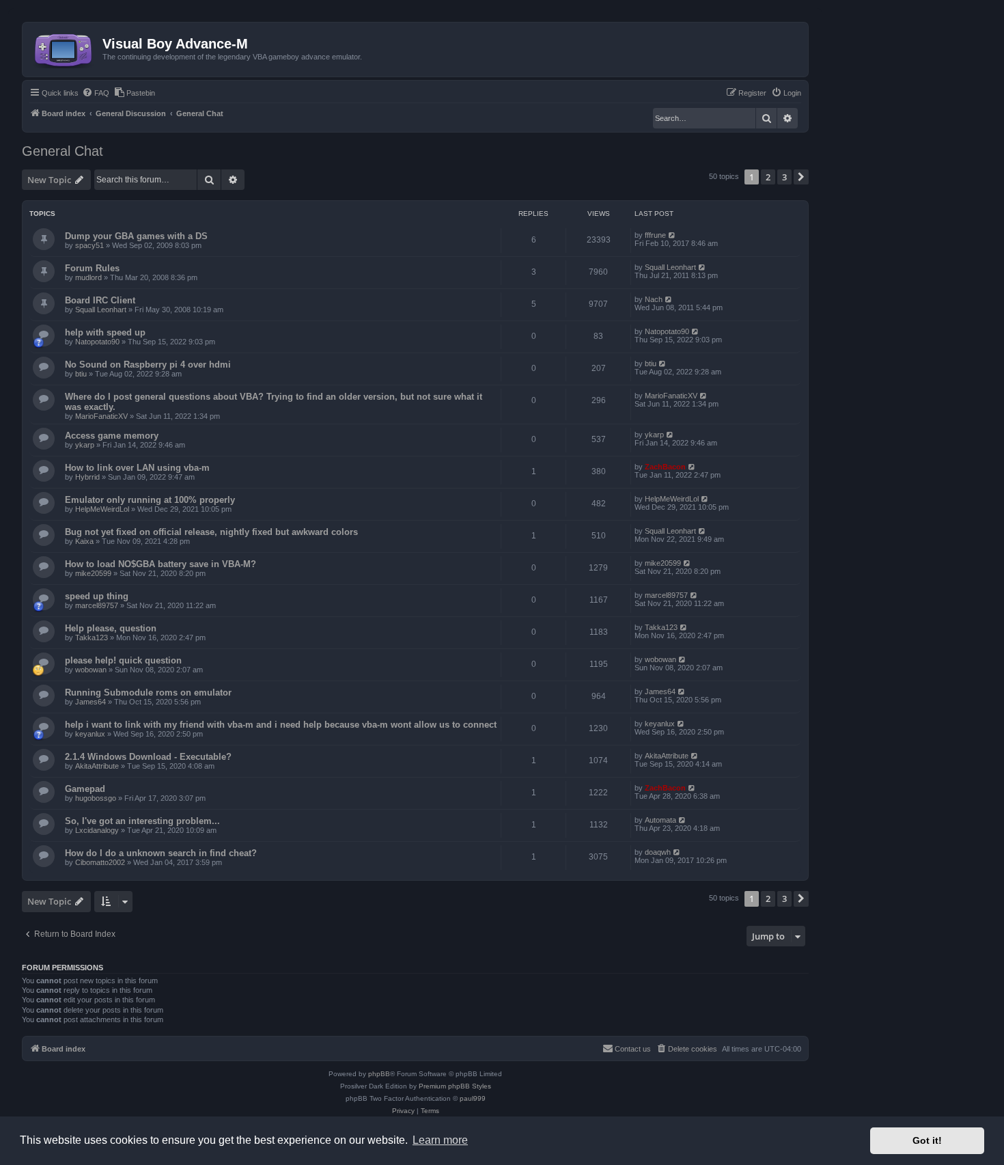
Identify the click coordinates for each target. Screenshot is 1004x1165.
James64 (90, 702)
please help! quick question (123, 660)
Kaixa (84, 541)
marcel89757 (96, 605)
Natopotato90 (97, 342)
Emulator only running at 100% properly (150, 500)
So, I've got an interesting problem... (142, 821)
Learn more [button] (440, 1140)
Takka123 (91, 637)
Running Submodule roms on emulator (148, 692)
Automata (660, 820)
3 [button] (784, 177)
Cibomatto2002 (100, 862)
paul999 (473, 1098)
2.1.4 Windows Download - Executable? (148, 757)
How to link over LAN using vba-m (137, 468)
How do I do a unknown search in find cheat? (161, 853)
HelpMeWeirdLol (102, 509)
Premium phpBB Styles (455, 1086)
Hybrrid (87, 477)
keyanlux (90, 734)
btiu (81, 374)
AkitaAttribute (97, 766)
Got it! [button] (927, 1140)
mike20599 (93, 573)
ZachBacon (665, 467)
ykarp (84, 445)
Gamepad (85, 789)
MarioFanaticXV (101, 416)
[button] (801, 176)
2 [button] (768, 177)
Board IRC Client (100, 300)
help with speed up (105, 332)
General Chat (62, 151)
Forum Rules (92, 268)
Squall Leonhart (670, 267)
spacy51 (89, 245)
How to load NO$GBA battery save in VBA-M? (160, 564)
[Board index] (64, 48)
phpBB (379, 1074)
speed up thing (96, 596)
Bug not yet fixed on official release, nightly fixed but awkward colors (211, 532)
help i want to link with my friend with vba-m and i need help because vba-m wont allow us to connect (281, 724)
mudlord (88, 277)
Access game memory (111, 435)
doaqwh (658, 852)
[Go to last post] (672, 235)
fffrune (655, 235)
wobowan (91, 670)
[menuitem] (95, 93)
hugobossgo (95, 798)
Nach (654, 299)
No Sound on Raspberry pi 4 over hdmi (148, 364)
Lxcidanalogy (97, 830)
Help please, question (110, 628)
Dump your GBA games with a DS (136, 236)
